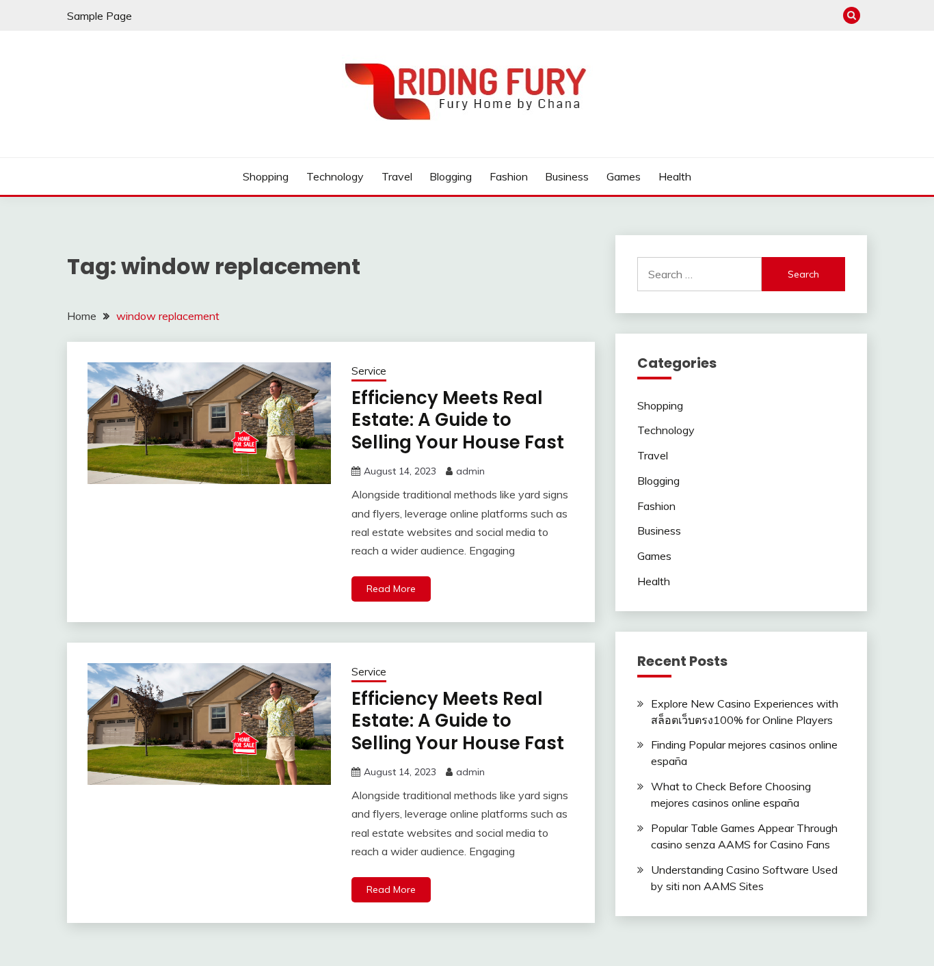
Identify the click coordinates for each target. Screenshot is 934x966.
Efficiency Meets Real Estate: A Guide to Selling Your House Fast (457, 420)
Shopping (266, 176)
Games (623, 176)
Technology (335, 176)
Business (567, 176)
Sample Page (99, 16)
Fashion (509, 176)
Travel (397, 176)
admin (470, 471)
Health (674, 176)
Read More (391, 588)
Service (368, 370)
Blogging (450, 176)
